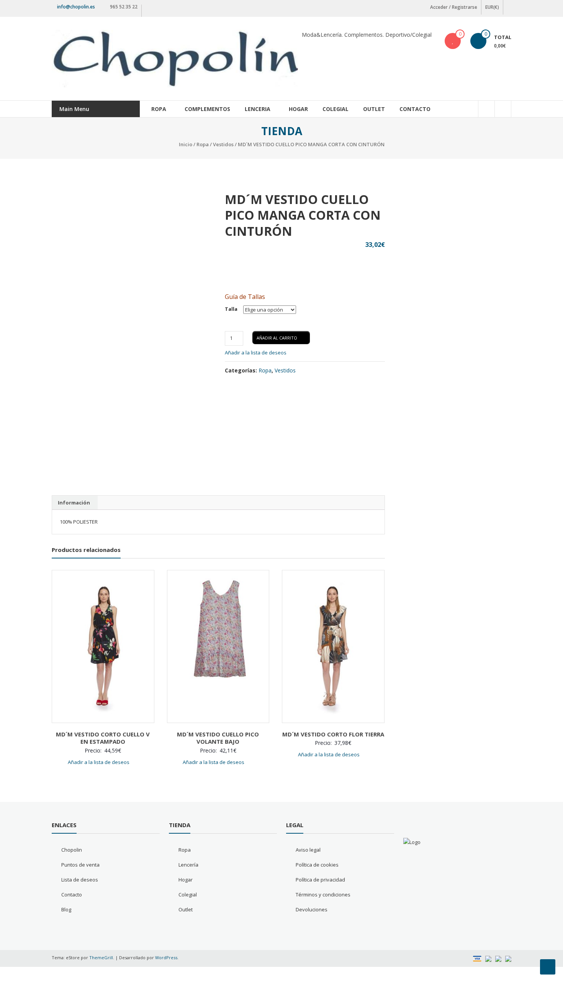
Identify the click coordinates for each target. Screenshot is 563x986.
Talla (231, 308)
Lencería (188, 864)
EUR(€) (492, 7)
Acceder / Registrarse (453, 7)
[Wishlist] (452, 41)
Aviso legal (308, 849)
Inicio (185, 144)
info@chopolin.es (76, 6)
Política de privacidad (320, 879)
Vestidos (223, 144)
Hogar (298, 109)
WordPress (166, 957)
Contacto (414, 109)
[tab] (74, 502)
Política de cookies (317, 864)
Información (74, 502)
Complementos (207, 109)
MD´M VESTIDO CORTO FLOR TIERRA (333, 734)
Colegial (335, 109)
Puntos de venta (80, 864)
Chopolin (71, 849)
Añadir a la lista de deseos (256, 352)
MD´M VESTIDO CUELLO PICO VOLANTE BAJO (218, 738)
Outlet (374, 109)
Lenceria (257, 109)
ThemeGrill (101, 957)
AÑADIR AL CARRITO (277, 338)
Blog (66, 909)
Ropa (158, 109)
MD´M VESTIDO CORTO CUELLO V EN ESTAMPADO (103, 738)
